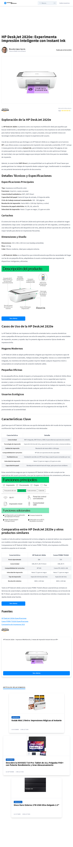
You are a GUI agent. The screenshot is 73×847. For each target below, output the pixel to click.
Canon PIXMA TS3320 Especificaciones (15, 621)
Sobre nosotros (64, 3)
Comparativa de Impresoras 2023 (13, 624)
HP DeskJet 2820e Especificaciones (14, 618)
